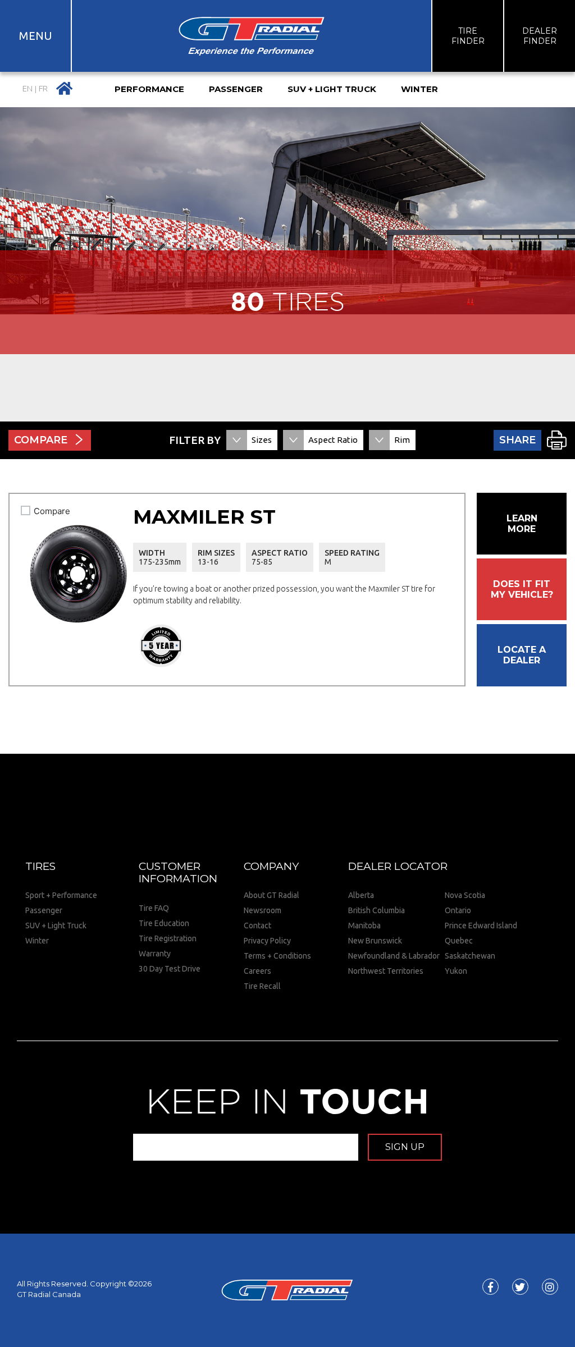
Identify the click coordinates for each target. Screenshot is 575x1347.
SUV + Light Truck (55, 925)
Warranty (155, 953)
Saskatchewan (470, 955)
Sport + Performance (61, 895)
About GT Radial (271, 895)
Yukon (456, 970)
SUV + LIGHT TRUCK (332, 89)
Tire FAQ (154, 908)
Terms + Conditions (277, 955)
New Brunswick (375, 940)
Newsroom (262, 910)
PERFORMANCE (149, 89)
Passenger (43, 910)
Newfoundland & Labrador (394, 955)
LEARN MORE (521, 523)
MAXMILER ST (204, 517)
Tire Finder (468, 36)
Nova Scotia (465, 895)
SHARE (517, 440)
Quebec (459, 940)
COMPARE (40, 440)
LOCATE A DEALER (522, 655)
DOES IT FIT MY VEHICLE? (522, 589)
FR (43, 89)
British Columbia (376, 910)
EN (27, 89)
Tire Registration (168, 938)
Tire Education (164, 923)
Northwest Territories (385, 970)
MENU (35, 35)
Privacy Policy (267, 940)
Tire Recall (262, 986)
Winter (37, 940)
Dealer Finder (539, 36)
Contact (257, 925)
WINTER (419, 89)
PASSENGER (236, 89)
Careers (257, 970)
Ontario (458, 910)
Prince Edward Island (481, 925)
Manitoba (364, 925)
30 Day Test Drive (169, 968)
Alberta (361, 895)
